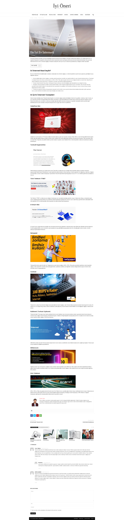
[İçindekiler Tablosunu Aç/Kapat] (38, 66)
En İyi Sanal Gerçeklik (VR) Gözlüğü (35, 441)
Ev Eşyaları (43, 15)
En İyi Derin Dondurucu (88, 422)
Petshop (60, 15)
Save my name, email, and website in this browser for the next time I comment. (46, 510)
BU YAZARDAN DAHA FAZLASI (43, 427)
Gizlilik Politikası (87, 518)
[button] (93, 14)
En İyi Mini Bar (72, 440)
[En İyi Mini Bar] (75, 434)
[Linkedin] (31, 410)
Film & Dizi (52, 15)
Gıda (81, 15)
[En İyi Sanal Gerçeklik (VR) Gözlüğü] (36, 434)
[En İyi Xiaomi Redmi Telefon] (88, 434)
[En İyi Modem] (49, 434)
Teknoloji (35, 15)
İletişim (87, 15)
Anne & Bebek (74, 15)
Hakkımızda (81, 518)
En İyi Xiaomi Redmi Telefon (87, 440)
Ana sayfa (31, 17)
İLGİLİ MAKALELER (34, 427)
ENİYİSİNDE (76, 518)
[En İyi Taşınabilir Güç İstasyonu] (62, 434)
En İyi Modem (46, 440)
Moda (66, 15)
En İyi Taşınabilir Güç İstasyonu (60, 441)
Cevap (39, 468)
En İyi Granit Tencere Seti (36, 422)
